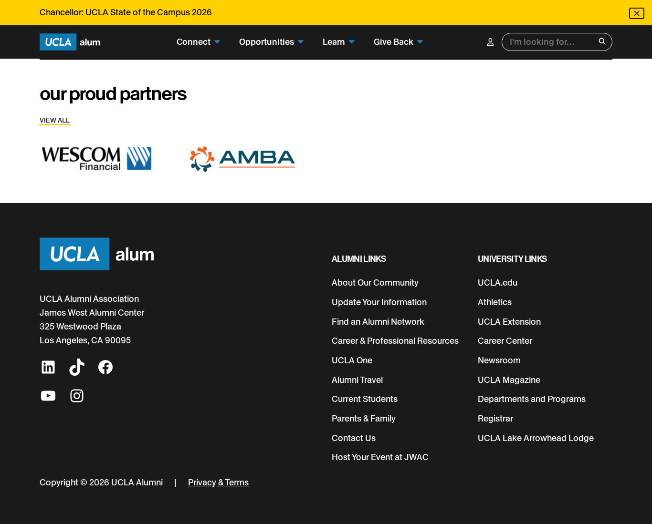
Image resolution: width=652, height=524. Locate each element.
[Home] (70, 42)
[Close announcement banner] (636, 13)
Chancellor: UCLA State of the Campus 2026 (126, 12)
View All (55, 120)
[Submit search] (602, 42)
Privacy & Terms (218, 482)
